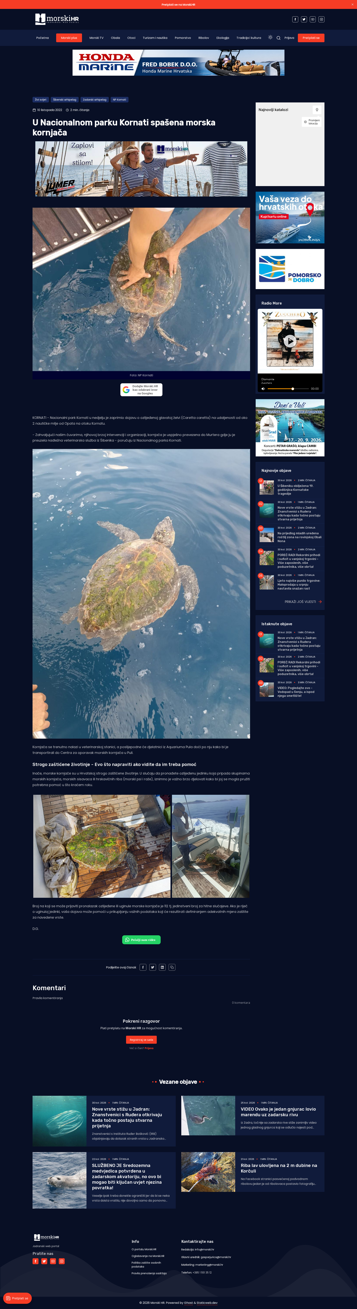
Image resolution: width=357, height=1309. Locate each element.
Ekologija (222, 38)
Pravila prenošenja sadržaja (149, 1273)
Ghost (188, 1303)
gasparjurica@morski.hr (216, 1257)
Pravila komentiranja (48, 998)
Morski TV (96, 38)
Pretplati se (311, 38)
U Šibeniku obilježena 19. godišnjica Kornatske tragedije (295, 489)
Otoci (131, 38)
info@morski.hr (204, 1249)
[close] (353, 4)
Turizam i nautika (155, 38)
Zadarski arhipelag (94, 100)
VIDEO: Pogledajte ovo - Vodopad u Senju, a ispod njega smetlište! (296, 692)
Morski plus (69, 38)
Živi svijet (40, 100)
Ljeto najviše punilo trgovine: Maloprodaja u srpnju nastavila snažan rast (299, 584)
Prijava (289, 38)
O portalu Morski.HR (144, 1249)
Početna (42, 38)
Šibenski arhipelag (64, 100)
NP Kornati (119, 100)
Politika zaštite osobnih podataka (146, 1264)
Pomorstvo (183, 38)
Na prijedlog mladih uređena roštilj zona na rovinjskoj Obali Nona (299, 537)
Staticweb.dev (207, 1303)
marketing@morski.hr (209, 1265)
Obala (115, 38)
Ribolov (203, 38)
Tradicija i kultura (249, 38)
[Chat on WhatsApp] (141, 939)
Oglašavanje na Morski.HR (148, 1256)
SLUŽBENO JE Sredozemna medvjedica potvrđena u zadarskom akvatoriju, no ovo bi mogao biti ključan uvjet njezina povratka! (127, 1176)
